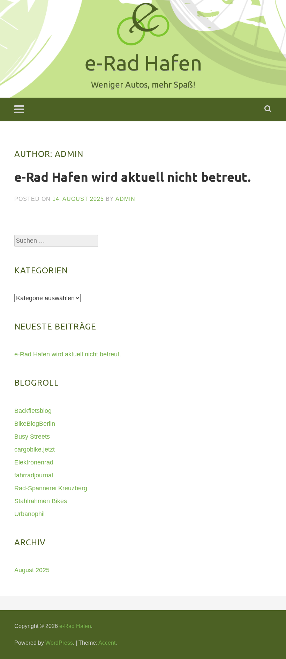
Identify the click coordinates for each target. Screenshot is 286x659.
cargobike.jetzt (34, 449)
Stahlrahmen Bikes (40, 501)
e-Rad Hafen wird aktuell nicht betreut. (132, 177)
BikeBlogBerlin (34, 423)
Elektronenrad (33, 462)
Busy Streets (32, 436)
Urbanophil (29, 513)
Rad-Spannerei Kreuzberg (50, 488)
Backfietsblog (33, 410)
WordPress (59, 643)
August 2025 (32, 570)
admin (125, 199)
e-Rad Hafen (75, 626)
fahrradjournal (33, 475)
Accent (106, 643)
